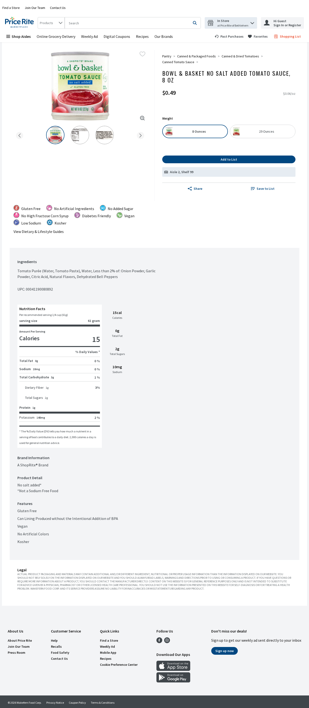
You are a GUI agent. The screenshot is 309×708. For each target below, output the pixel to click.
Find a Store (11, 8)
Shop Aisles (21, 36)
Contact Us (58, 8)
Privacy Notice (55, 702)
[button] (252, 21)
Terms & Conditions (102, 702)
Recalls (56, 646)
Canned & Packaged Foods (196, 56)
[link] (229, 36)
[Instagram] (167, 641)
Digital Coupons (117, 36)
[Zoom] (142, 118)
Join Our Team (35, 8)
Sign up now (224, 651)
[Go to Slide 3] (104, 135)
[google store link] (173, 681)
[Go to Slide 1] (55, 135)
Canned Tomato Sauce (178, 62)
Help (54, 640)
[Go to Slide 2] (80, 135)
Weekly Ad (89, 36)
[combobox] (51, 23)
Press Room (16, 652)
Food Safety (60, 652)
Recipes (142, 36)
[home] (20, 23)
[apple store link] (173, 669)
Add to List (229, 159)
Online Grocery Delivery (56, 36)
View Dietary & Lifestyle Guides (39, 231)
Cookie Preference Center (119, 664)
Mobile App (108, 652)
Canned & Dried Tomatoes (240, 56)
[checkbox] (142, 54)
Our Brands (163, 36)
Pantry (166, 56)
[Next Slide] (140, 134)
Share (198, 188)
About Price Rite (20, 640)
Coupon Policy (77, 702)
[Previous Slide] (20, 134)
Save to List (265, 188)
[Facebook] (159, 641)
